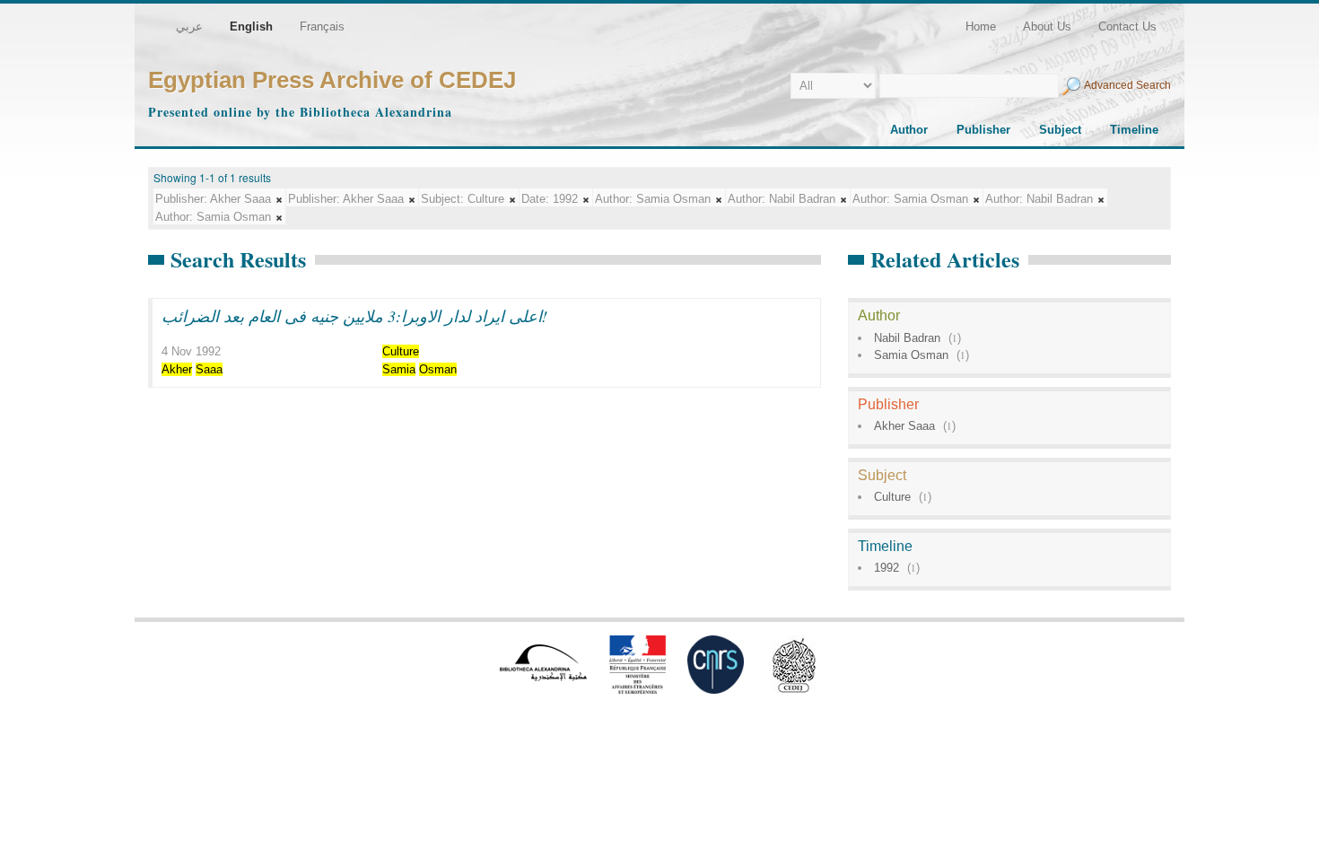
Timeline (1134, 129)
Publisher (983, 129)
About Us (1047, 26)
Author (909, 129)
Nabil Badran (907, 338)
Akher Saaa (904, 426)
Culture (892, 496)
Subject (1060, 129)
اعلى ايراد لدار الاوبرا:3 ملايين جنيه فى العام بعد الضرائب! (354, 316)
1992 (886, 567)
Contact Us (1127, 26)
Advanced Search (1127, 85)
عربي (189, 26)
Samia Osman (911, 355)
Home (980, 26)
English (251, 26)
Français (322, 26)
